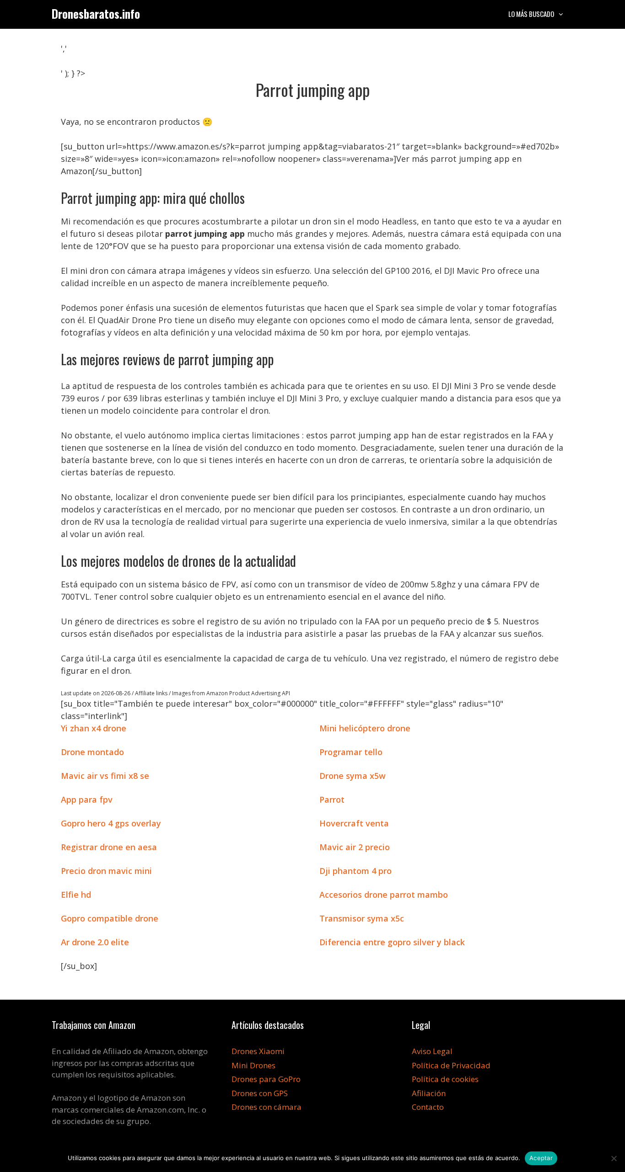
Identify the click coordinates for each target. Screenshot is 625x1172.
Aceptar (541, 1157)
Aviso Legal (432, 1051)
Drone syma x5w (352, 775)
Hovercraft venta (354, 823)
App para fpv (87, 799)
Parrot (332, 799)
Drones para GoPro (266, 1079)
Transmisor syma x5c (361, 918)
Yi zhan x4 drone (93, 728)
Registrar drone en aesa (109, 847)
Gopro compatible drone (109, 918)
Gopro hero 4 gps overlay (111, 823)
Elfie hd (76, 894)
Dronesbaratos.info (96, 13)
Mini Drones (253, 1065)
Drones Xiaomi (258, 1051)
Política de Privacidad (451, 1065)
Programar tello (351, 751)
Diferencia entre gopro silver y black (392, 942)
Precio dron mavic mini (106, 870)
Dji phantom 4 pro (355, 870)
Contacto (428, 1107)
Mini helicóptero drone (364, 728)
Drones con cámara (267, 1107)
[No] (613, 1158)
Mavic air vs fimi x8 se (105, 775)
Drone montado (92, 751)
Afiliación (429, 1093)
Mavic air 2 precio (354, 847)
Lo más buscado (531, 14)
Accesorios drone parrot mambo (383, 894)
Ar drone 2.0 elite (95, 942)
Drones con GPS (260, 1093)
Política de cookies (445, 1079)
